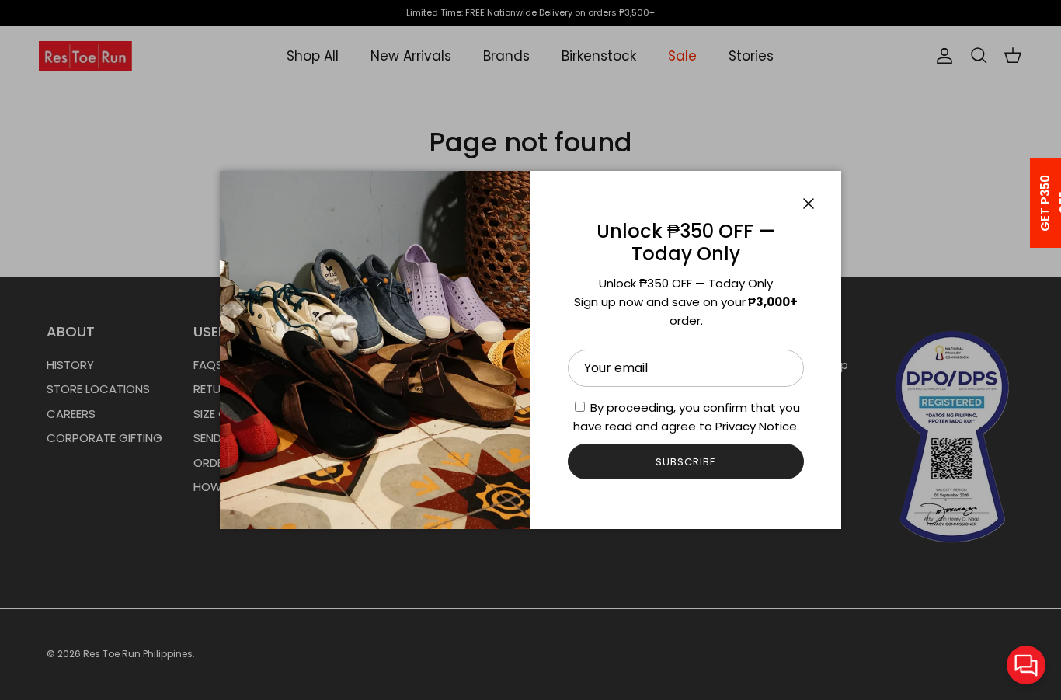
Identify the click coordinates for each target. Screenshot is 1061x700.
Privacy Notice (756, 426)
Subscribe (686, 461)
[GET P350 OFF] (1025, 203)
